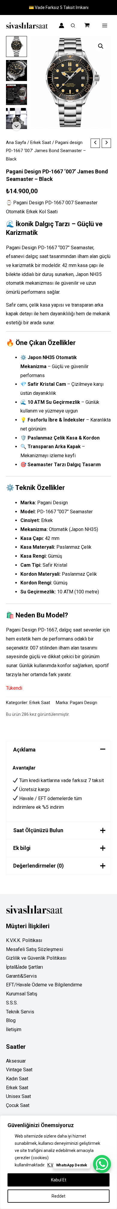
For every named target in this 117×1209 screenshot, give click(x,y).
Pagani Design (83, 702)
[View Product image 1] (16, 46)
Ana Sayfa (16, 142)
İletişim (13, 1029)
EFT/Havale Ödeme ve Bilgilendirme (44, 985)
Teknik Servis (20, 1012)
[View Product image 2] (16, 70)
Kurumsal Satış (21, 994)
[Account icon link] (61, 25)
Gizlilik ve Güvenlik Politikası (36, 958)
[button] (73, 26)
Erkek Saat (40, 142)
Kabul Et (58, 1180)
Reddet (58, 1196)
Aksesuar (16, 1061)
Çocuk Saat (17, 1105)
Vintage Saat (19, 1069)
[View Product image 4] (16, 118)
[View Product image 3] (16, 94)
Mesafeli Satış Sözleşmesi (34, 949)
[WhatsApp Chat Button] (102, 1164)
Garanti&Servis (21, 976)
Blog (11, 1020)
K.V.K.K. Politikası (24, 940)
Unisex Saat (18, 1096)
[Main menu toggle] (104, 25)
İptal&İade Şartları (24, 967)
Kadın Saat (17, 1079)
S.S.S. (12, 1003)
